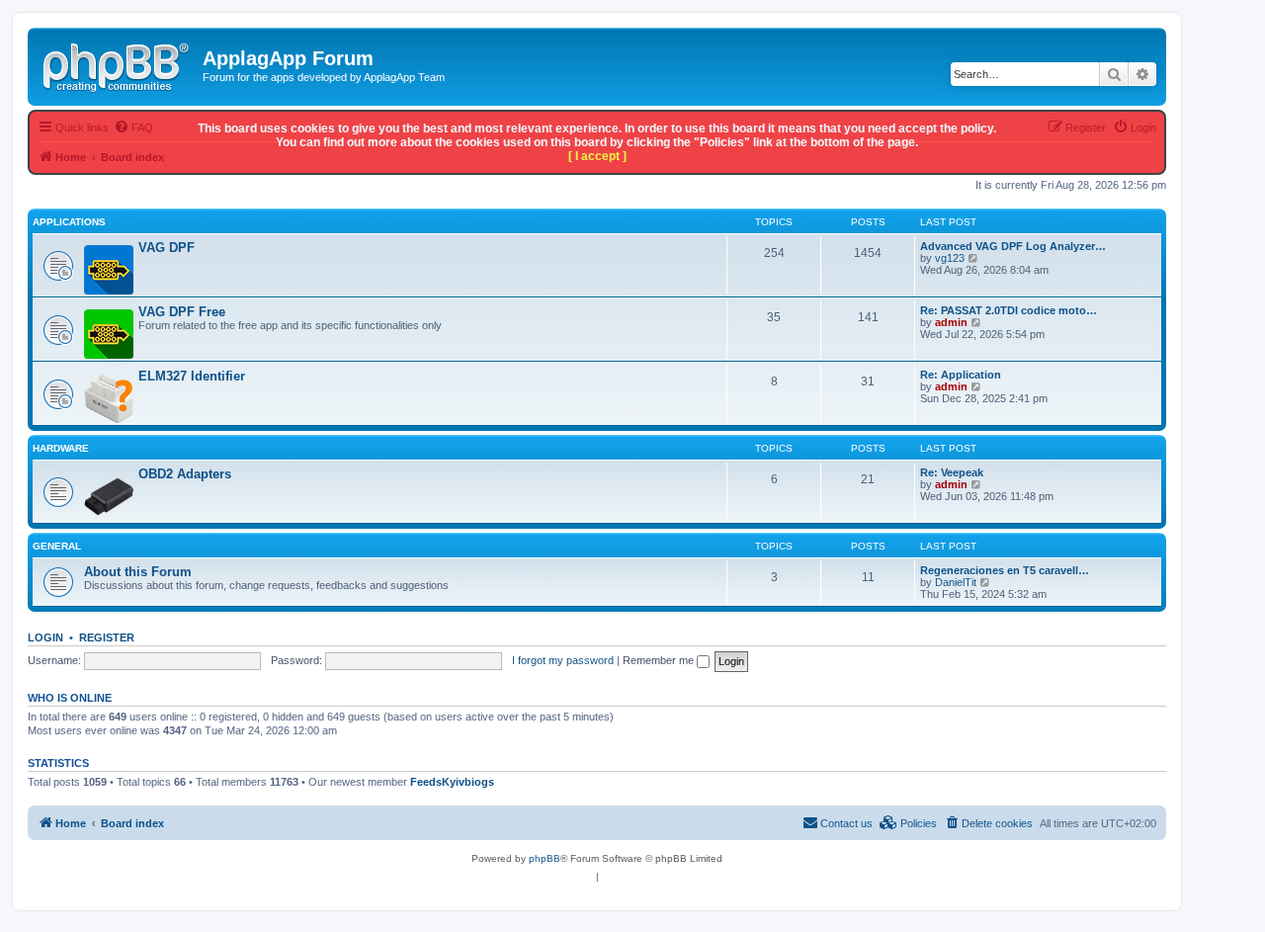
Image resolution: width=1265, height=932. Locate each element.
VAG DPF (166, 247)
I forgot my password (563, 660)
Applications (69, 221)
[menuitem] (988, 823)
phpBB (544, 858)
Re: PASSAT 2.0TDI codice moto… (1008, 310)
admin (951, 322)
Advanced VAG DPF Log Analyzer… (1013, 246)
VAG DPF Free (181, 311)
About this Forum (138, 571)
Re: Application (960, 375)
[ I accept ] (597, 156)
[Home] (118, 64)
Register (106, 637)
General (57, 546)
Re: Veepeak (951, 472)
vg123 (950, 258)
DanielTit (955, 582)
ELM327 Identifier (191, 376)
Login (45, 637)
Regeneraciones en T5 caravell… (1004, 570)
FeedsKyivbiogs (452, 782)
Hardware (61, 448)
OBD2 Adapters (184, 473)
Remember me (660, 660)
